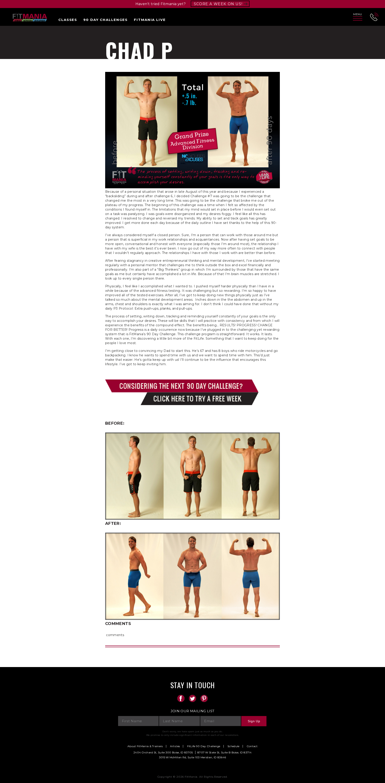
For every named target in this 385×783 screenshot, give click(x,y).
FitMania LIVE (150, 20)
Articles (175, 746)
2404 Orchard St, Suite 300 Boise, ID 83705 (163, 752)
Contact (252, 746)
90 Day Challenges (105, 20)
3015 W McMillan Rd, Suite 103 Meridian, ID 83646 (192, 757)
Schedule (233, 746)
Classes (67, 20)
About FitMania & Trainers (145, 746)
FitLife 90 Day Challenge (203, 746)
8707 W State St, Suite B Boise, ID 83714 (224, 752)
